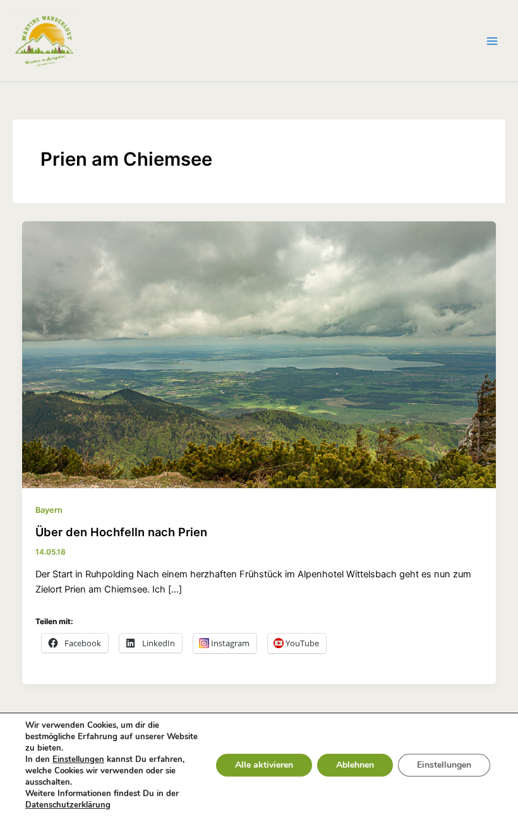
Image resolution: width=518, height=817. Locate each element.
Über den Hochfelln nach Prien (121, 532)
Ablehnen (355, 765)
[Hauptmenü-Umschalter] (492, 41)
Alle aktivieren (264, 765)
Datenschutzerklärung (68, 805)
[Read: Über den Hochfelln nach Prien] (259, 354)
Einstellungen (78, 759)
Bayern (49, 510)
